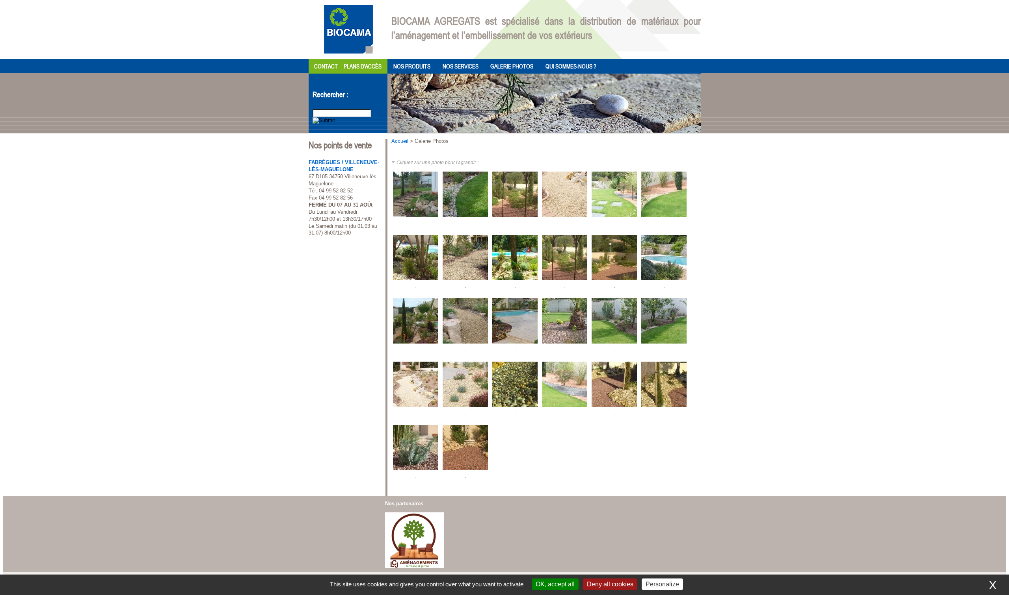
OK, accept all (555, 584)
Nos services (460, 66)
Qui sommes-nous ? (570, 66)
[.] (416, 218)
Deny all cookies (610, 584)
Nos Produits (411, 66)
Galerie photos (511, 66)
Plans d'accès (363, 66)
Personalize (662, 584)
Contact (326, 66)
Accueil (399, 141)
